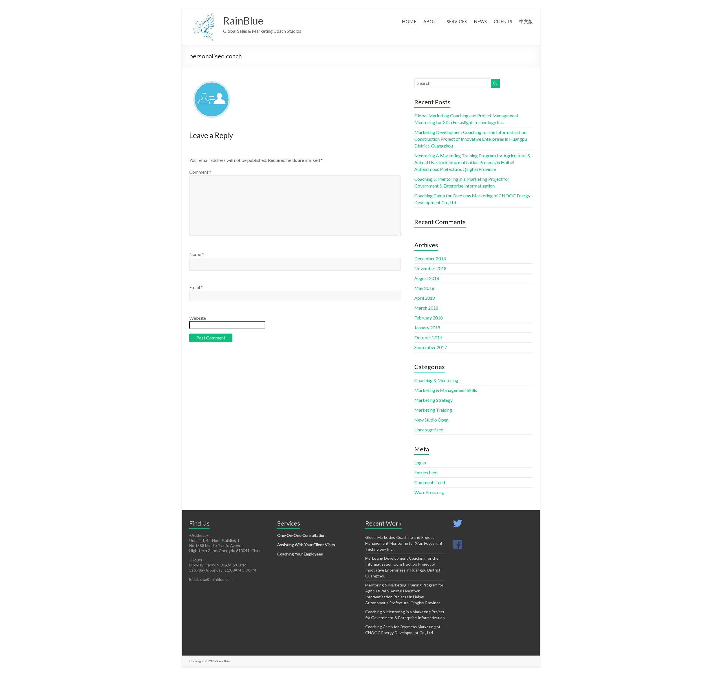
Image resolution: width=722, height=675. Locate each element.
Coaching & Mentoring (436, 380)
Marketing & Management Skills (445, 390)
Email (196, 287)
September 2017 (430, 347)
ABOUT (431, 21)
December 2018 (430, 258)
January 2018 (427, 327)
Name (196, 254)
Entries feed (425, 472)
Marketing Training (433, 409)
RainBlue (243, 20)
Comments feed (429, 482)
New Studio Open (431, 419)
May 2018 (424, 288)
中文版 (526, 21)
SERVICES (457, 21)
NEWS (480, 21)
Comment (200, 172)
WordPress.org (429, 492)
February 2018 (428, 317)
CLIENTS (503, 21)
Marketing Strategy (433, 400)
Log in (420, 462)
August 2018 (426, 278)
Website (197, 318)
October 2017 (428, 337)
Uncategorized (428, 429)
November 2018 (430, 268)
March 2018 (426, 307)
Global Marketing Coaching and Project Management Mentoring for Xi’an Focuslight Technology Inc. (404, 543)
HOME (409, 21)
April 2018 (424, 298)
